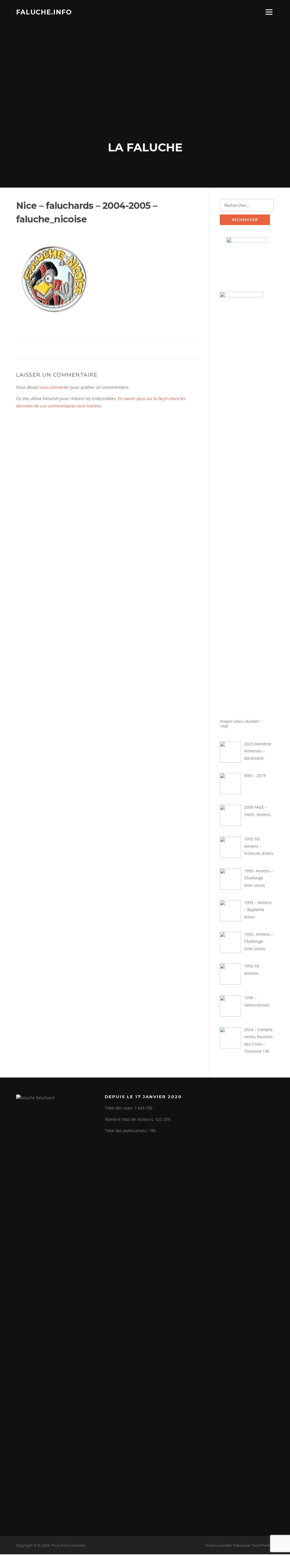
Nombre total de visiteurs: (130, 1119)
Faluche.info (44, 12)
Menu (269, 12)
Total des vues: (119, 1108)
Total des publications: (127, 1130)
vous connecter (54, 387)
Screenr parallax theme (224, 1545)
